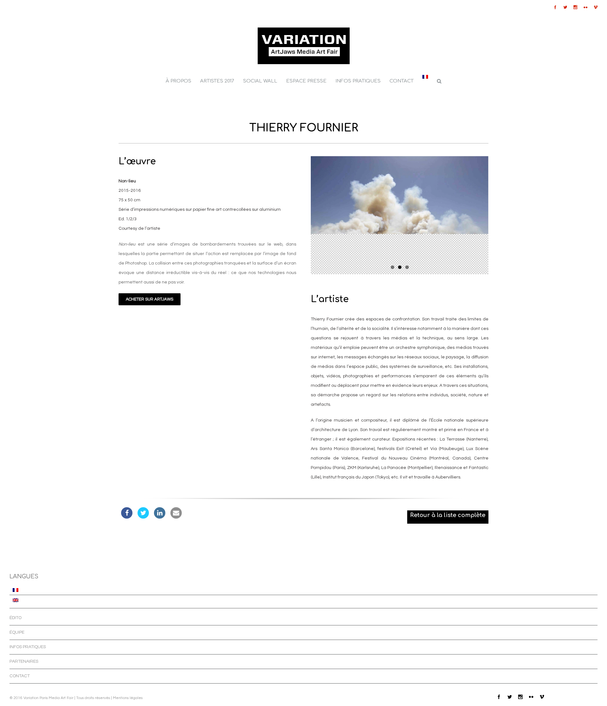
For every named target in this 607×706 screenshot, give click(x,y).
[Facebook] (555, 7)
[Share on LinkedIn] (159, 516)
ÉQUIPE (16, 632)
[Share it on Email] (176, 516)
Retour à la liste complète (447, 515)
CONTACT (19, 676)
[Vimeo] (596, 7)
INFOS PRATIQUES (27, 647)
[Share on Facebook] (126, 516)
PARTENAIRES (23, 661)
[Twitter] (565, 7)
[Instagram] (575, 7)
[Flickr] (585, 7)
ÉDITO (15, 618)
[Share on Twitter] (143, 516)
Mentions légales (128, 698)
